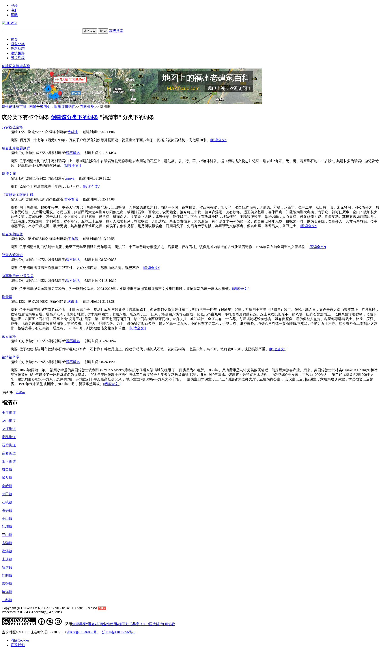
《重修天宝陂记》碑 (18, 195)
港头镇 (7, 510)
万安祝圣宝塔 (12, 127)
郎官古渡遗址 (12, 255)
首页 (14, 39)
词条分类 (18, 44)
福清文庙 (9, 174)
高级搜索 (116, 31)
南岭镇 (7, 486)
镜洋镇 (7, 592)
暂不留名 (73, 153)
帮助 (14, 15)
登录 (14, 5)
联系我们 (18, 645)
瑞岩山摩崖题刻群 (16, 148)
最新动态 (18, 48)
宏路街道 (9, 437)
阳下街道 (9, 461)
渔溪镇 (7, 551)
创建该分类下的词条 (74, 117)
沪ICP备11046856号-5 (118, 632)
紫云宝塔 (9, 336)
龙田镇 (7, 494)
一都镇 (7, 600)
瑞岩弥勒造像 (12, 234)
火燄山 (73, 132)
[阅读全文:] (218, 140)
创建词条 (9, 66)
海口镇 (7, 469)
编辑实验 (23, 66)
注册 (14, 10)
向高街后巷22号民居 (18, 276)
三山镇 (7, 535)
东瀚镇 (7, 543)
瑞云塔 (7, 297)
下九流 (73, 239)
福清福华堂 (10, 357)
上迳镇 (7, 559)
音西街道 (9, 453)
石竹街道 (9, 445)
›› (24, 392)
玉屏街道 (9, 412)
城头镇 (7, 478)
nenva (70, 178)
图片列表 (18, 58)
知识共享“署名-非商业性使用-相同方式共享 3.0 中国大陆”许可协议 (123, 624)
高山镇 (7, 518)
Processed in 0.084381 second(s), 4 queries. (32, 612)
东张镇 (7, 584)
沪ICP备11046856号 (82, 632)
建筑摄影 (18, 53)
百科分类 (87, 107)
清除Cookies (20, 640)
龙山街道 (9, 421)
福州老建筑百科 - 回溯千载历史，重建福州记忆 (38, 107)
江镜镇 (7, 502)
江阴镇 (7, 575)
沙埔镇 (7, 527)
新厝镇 (7, 567)
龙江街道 (9, 429)
